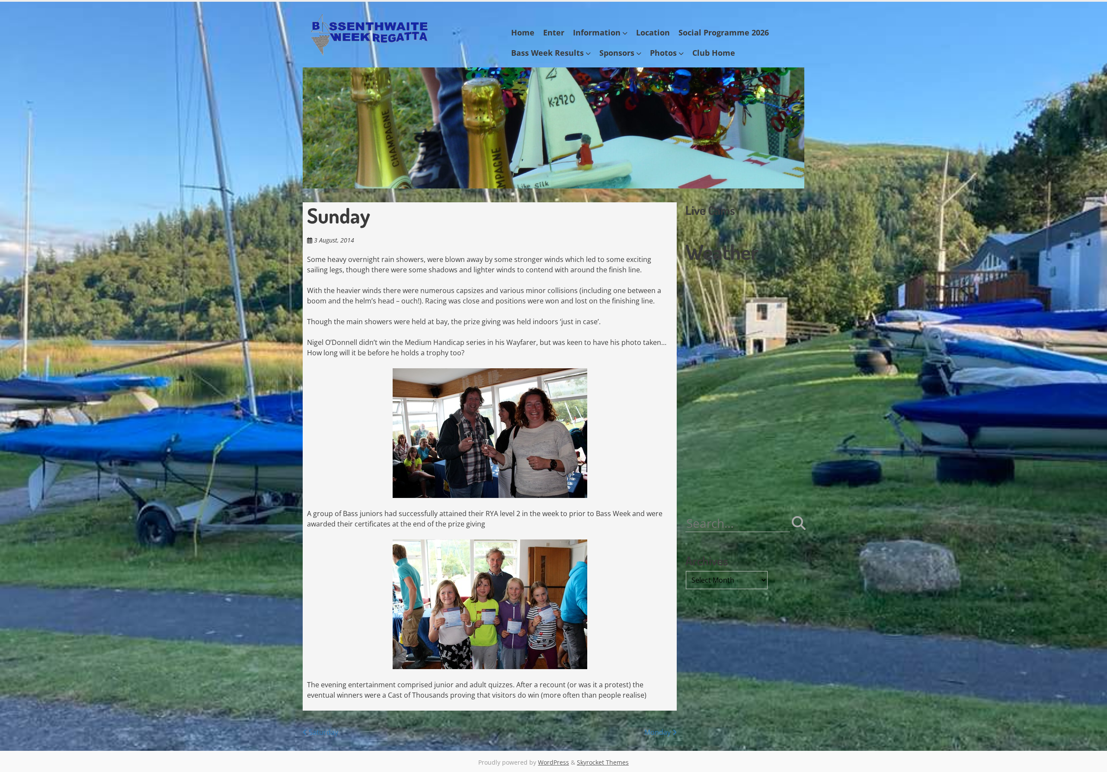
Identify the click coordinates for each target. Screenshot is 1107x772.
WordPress (553, 762)
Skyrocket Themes (603, 762)
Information (597, 32)
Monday (658, 732)
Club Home (713, 53)
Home (522, 32)
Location (653, 32)
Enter (553, 32)
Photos (663, 53)
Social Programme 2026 (723, 32)
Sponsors (616, 53)
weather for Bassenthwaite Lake (743, 489)
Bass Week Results (547, 53)
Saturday (322, 732)
